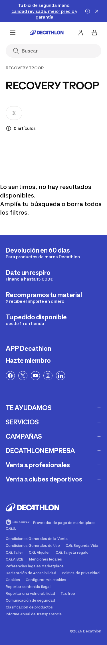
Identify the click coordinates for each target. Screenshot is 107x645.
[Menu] (12, 32)
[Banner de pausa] (87, 11)
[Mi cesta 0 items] (94, 32)
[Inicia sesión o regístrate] (81, 32)
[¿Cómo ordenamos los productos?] (8, 128)
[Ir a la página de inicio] (47, 32)
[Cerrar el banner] (96, 11)
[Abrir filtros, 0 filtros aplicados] (14, 113)
